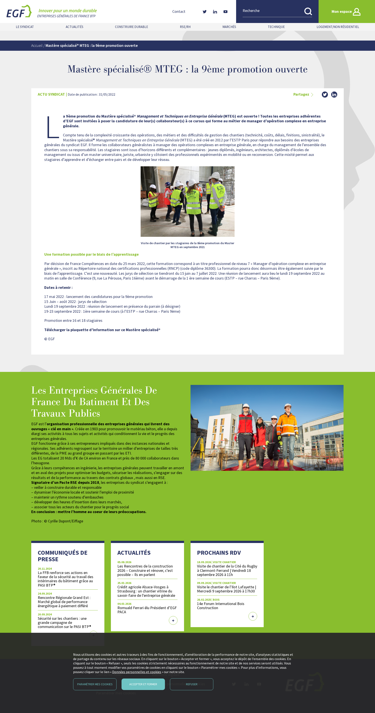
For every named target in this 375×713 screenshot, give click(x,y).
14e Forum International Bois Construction (220, 605)
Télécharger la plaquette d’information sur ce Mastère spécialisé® (102, 329)
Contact (178, 11)
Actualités (74, 27)
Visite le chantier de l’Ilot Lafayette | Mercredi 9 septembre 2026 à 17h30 (226, 589)
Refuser (191, 684)
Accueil (37, 45)
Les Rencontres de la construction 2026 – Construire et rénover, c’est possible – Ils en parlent (145, 570)
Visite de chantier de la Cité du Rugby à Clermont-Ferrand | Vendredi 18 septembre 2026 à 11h (227, 570)
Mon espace (342, 11)
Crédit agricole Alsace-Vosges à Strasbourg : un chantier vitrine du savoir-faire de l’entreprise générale (146, 591)
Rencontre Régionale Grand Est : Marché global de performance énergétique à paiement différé (64, 601)
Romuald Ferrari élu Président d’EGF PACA (147, 609)
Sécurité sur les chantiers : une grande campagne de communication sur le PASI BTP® (64, 622)
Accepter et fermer (143, 684)
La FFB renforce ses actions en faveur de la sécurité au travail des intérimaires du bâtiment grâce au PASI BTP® (65, 578)
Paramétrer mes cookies (95, 684)
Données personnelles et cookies (136, 672)
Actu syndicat (51, 94)
